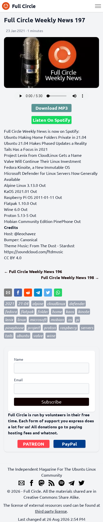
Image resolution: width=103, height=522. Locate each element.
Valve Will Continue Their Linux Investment (42, 161)
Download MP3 (52, 108)
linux (21, 319)
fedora (11, 311)
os (70, 319)
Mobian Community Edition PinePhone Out (42, 221)
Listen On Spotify (51, 120)
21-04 (23, 303)
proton (50, 327)
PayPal (69, 444)
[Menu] (98, 6)
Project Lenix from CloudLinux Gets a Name (43, 155)
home (57, 311)
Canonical (28, 239)
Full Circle (24, 6)
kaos (70, 311)
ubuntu (22, 335)
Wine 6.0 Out (16, 209)
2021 (9, 303)
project (34, 327)
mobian (57, 319)
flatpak (27, 311)
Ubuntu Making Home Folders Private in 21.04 (45, 137)
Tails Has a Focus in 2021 (26, 149)
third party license (51, 510)
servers (87, 327)
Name (18, 359)
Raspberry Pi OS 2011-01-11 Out (33, 197)
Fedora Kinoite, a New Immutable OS (37, 167)
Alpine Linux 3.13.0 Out (25, 185)
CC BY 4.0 (13, 257)
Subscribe (52, 401)
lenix (9, 319)
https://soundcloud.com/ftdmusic (33, 251)
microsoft (38, 319)
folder (43, 311)
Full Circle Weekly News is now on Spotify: (41, 131)
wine (50, 335)
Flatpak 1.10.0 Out (20, 203)
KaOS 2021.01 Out (20, 191)
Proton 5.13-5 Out (20, 215)
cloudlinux (56, 303)
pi (77, 319)
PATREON (33, 444)
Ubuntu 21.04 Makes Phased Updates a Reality (45, 143)
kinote (83, 311)
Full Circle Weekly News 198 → (70, 277)
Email (18, 379)
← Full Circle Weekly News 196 (33, 271)
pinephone (14, 327)
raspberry (68, 327)
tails (8, 335)
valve (37, 335)
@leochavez (25, 233)
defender (77, 303)
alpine (37, 303)
